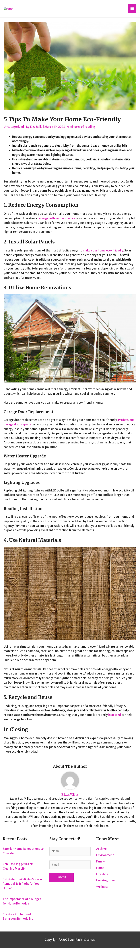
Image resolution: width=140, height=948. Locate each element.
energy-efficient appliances (58, 218)
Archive (101, 848)
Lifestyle (102, 874)
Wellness (102, 886)
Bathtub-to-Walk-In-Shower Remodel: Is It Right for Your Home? (22, 884)
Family (100, 861)
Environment (105, 855)
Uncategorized (14, 126)
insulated (114, 715)
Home (100, 868)
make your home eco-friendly (103, 250)
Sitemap (90, 939)
